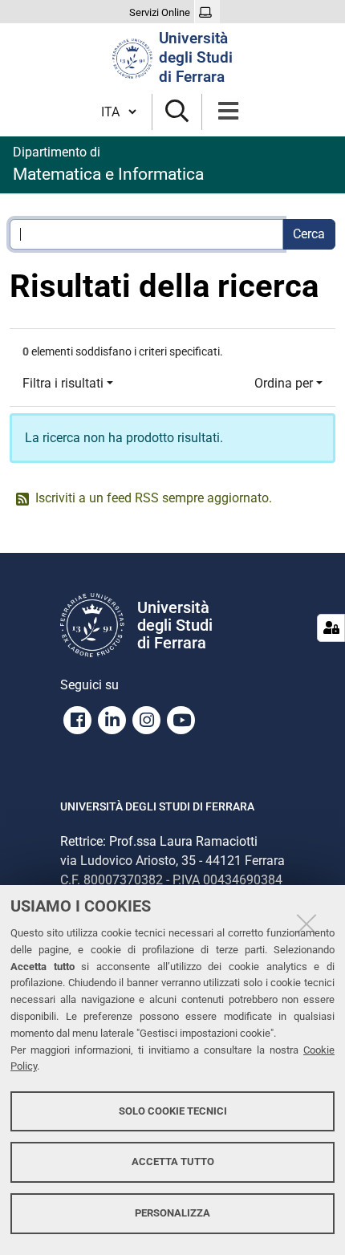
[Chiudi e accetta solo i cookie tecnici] (306, 923)
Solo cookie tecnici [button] (173, 1111)
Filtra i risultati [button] (63, 383)
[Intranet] (207, 13)
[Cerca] (176, 112)
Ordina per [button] (283, 383)
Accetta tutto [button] (173, 1161)
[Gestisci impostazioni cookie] (331, 628)
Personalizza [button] (172, 1213)
